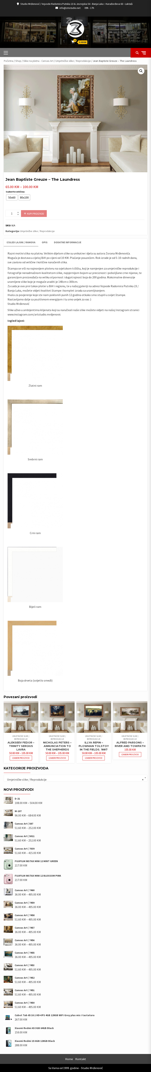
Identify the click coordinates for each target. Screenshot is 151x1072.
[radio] (11, 197)
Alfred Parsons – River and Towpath (130, 744)
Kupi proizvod (35, 213)
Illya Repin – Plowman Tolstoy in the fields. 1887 (94, 746)
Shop (18, 61)
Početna (8, 61)
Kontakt (80, 1059)
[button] (141, 71)
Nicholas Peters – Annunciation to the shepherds (57, 746)
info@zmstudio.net (69, 8)
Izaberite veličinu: (15, 191)
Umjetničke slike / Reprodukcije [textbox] (74, 779)
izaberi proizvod (21, 758)
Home (69, 1059)
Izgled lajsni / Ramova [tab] (21, 242)
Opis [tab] (45, 242)
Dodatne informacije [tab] (67, 242)
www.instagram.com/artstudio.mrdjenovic (34, 314)
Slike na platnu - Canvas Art (38, 61)
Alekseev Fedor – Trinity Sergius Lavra (21, 746)
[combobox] (75, 778)
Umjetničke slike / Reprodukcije (73, 61)
